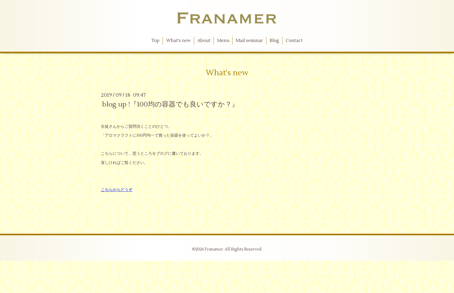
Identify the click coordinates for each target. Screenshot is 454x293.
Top (155, 41)
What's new (178, 41)
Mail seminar (249, 41)
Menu (223, 41)
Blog (274, 41)
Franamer (214, 249)
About (203, 41)
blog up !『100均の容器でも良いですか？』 (170, 104)
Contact (294, 41)
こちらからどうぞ (116, 189)
